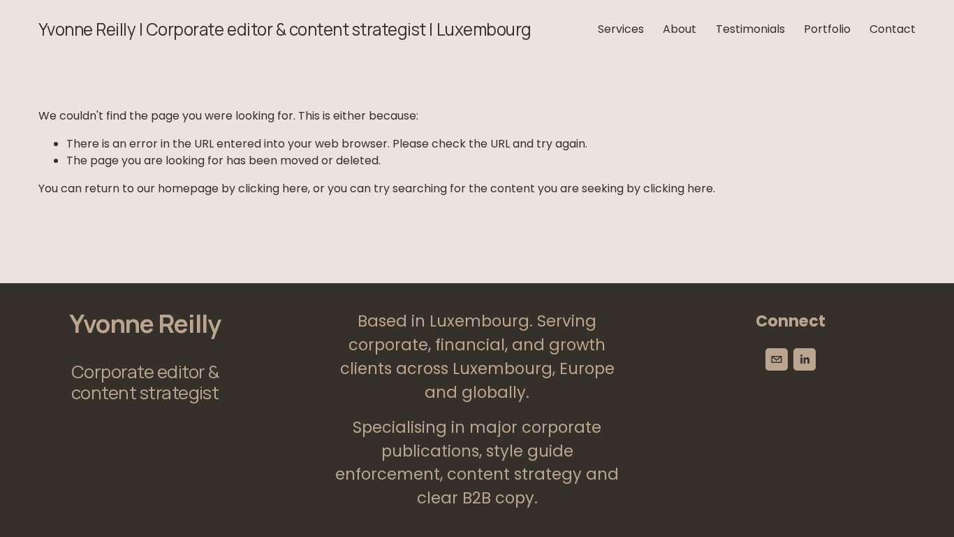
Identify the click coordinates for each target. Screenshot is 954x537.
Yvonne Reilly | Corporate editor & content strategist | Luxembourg (284, 29)
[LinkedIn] (804, 359)
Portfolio (827, 29)
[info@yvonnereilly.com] (776, 359)
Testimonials (750, 29)
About (679, 29)
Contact (892, 29)
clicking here (273, 188)
